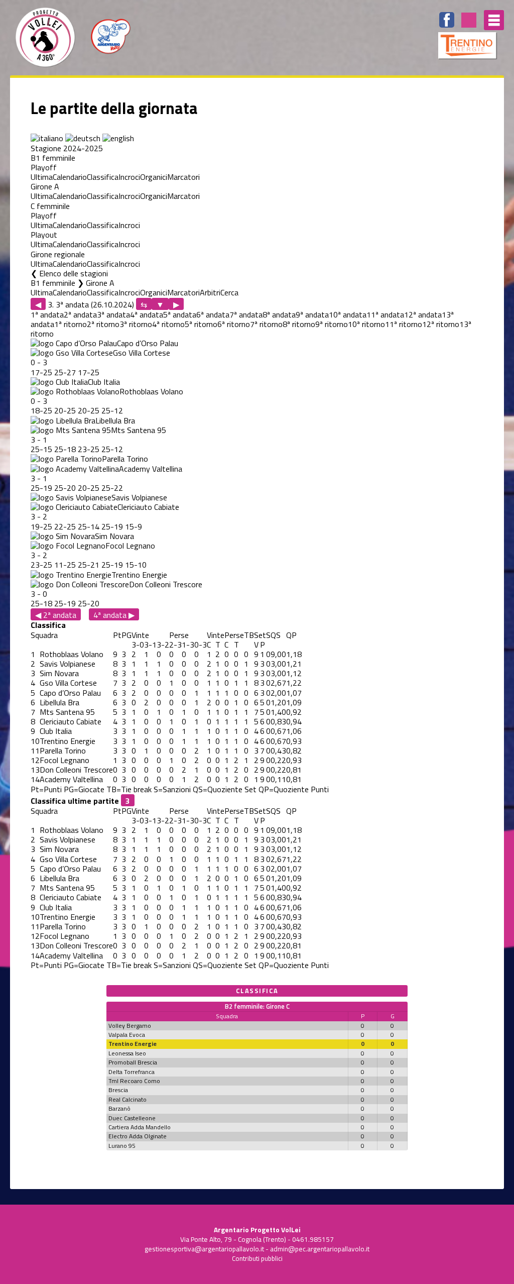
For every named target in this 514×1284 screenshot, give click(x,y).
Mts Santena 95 (138, 430)
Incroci (129, 177)
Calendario (70, 177)
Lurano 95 (122, 1145)
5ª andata (179, 314)
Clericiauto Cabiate (148, 507)
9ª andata (312, 314)
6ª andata (212, 314)
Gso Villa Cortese (141, 353)
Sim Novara (114, 536)
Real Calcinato (127, 1099)
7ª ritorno (266, 324)
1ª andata (47, 314)
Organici (153, 177)
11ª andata (385, 314)
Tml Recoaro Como (134, 1081)
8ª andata (279, 314)
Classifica (102, 177)
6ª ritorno (233, 324)
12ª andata (423, 314)
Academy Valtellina (150, 469)
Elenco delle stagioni (73, 273)
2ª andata (80, 314)
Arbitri (210, 292)
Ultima (42, 177)
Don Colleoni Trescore (165, 584)
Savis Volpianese (139, 497)
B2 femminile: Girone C (257, 1006)
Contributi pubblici (257, 1258)
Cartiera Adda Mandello (139, 1127)
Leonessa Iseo (127, 1053)
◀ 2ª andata (55, 614)
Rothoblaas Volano (151, 391)
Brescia (118, 1090)
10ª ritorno (366, 324)
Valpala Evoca (126, 1034)
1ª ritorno (70, 324)
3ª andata (113, 314)
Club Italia (104, 382)
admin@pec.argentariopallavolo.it (319, 1249)
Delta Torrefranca (131, 1072)
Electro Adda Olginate (137, 1136)
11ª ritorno (403, 324)
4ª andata (146, 314)
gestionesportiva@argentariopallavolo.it (204, 1249)
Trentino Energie (139, 575)
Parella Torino (125, 459)
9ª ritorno (331, 324)
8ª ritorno (299, 324)
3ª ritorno (135, 324)
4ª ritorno (168, 324)
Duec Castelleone (132, 1118)
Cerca (229, 292)
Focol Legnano (130, 546)
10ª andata (347, 314)
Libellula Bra (115, 420)
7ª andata (246, 314)
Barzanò (119, 1108)
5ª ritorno (201, 324)
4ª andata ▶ (114, 614)
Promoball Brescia (132, 1062)
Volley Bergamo (129, 1025)
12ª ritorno (440, 324)
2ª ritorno (103, 324)
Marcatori (183, 177)
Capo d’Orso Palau (147, 343)
